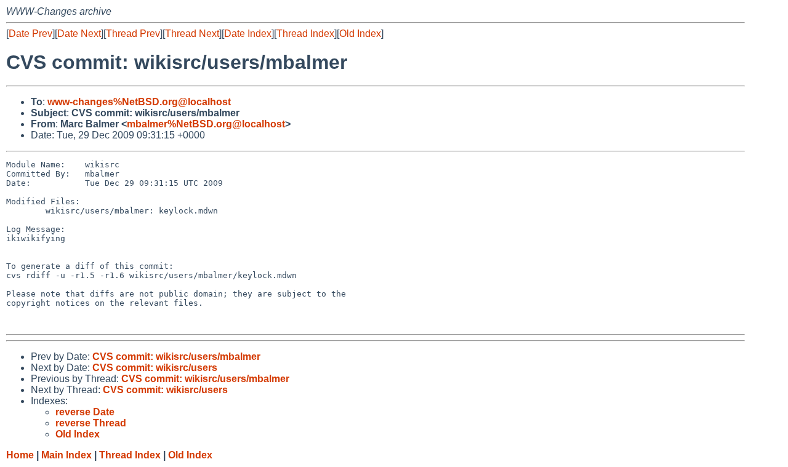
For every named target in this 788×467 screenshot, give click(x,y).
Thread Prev (133, 33)
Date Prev (30, 33)
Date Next (79, 33)
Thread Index (305, 33)
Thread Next (192, 33)
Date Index (247, 33)
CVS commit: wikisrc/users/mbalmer (176, 356)
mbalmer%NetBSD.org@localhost (206, 124)
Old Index (360, 33)
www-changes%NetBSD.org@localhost (139, 102)
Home (20, 455)
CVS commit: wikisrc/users (154, 367)
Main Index (66, 455)
